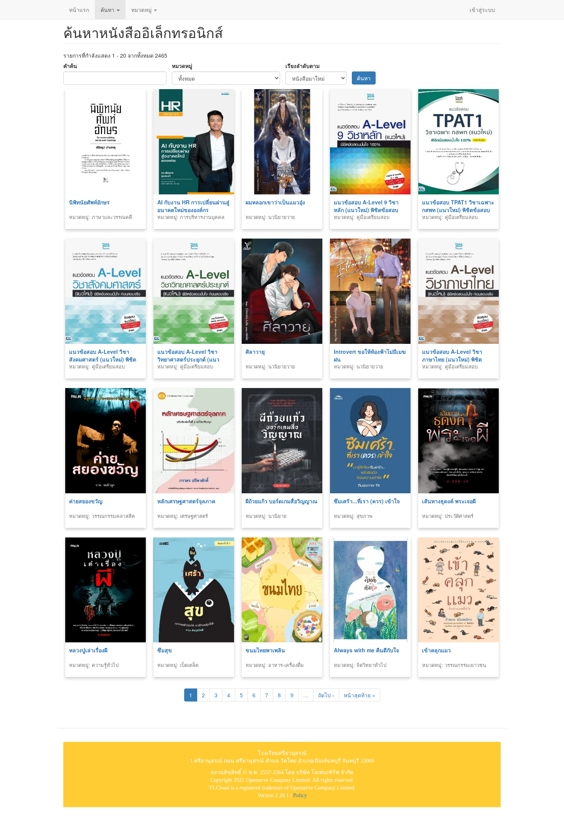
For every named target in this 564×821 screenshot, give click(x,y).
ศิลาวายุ (255, 351)
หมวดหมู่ (142, 9)
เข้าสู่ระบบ (482, 9)
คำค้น (70, 66)
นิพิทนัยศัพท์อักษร (89, 202)
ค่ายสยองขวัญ (85, 501)
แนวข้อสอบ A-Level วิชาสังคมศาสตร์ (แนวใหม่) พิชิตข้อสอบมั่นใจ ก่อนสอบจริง (102, 359)
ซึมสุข (164, 650)
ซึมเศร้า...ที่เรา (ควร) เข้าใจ (367, 501)
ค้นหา (108, 9)
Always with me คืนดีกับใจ (366, 650)
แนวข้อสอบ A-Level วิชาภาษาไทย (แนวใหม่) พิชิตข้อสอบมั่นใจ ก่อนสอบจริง (452, 359)
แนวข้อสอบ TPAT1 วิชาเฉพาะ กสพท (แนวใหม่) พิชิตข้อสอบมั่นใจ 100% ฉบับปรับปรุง (458, 209)
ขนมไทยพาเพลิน (265, 650)
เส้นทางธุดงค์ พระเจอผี (449, 501)
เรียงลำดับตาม (302, 66)
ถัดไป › (326, 695)
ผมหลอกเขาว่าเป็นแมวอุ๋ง (275, 202)
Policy (300, 795)
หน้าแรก (79, 9)
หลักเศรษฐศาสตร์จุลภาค (186, 501)
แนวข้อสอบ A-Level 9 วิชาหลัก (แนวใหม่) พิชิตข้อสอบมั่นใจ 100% (366, 209)
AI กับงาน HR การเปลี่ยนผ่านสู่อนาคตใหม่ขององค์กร (193, 206)
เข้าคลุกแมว (436, 650)
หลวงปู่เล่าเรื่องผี (88, 650)
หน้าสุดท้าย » (359, 695)
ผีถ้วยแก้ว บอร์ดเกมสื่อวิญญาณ (281, 501)
